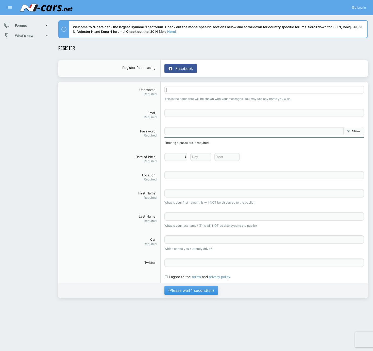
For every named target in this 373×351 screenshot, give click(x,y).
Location (149, 175)
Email (151, 113)
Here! (171, 31)
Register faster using (139, 68)
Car (153, 239)
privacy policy (219, 277)
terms (196, 277)
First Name (147, 193)
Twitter (150, 263)
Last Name (147, 216)
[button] (10, 7)
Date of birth (145, 157)
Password (148, 131)
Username (147, 90)
